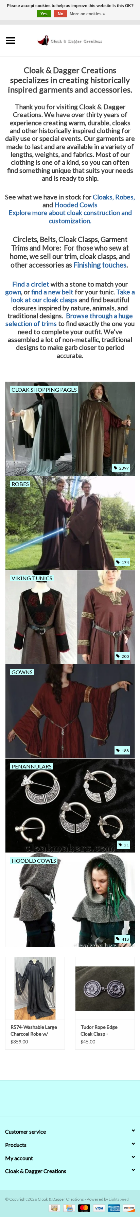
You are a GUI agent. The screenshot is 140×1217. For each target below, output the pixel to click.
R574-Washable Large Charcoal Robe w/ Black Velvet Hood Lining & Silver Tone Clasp (34, 1030)
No (60, 14)
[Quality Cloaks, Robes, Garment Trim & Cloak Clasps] (80, 40)
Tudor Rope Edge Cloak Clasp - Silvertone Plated (99, 1030)
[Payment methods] (53, 1207)
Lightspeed (119, 1199)
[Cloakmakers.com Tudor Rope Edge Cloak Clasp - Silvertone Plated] (105, 988)
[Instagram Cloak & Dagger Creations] (81, 1101)
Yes (44, 14)
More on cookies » (87, 14)
